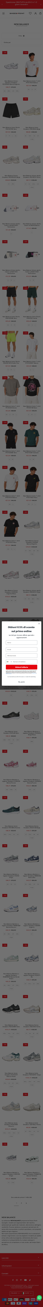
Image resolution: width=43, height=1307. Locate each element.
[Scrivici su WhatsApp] (39, 1297)
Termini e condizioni (9, 673)
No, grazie (21, 682)
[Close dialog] (39, 623)
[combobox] (9, 662)
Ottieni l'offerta (21, 667)
